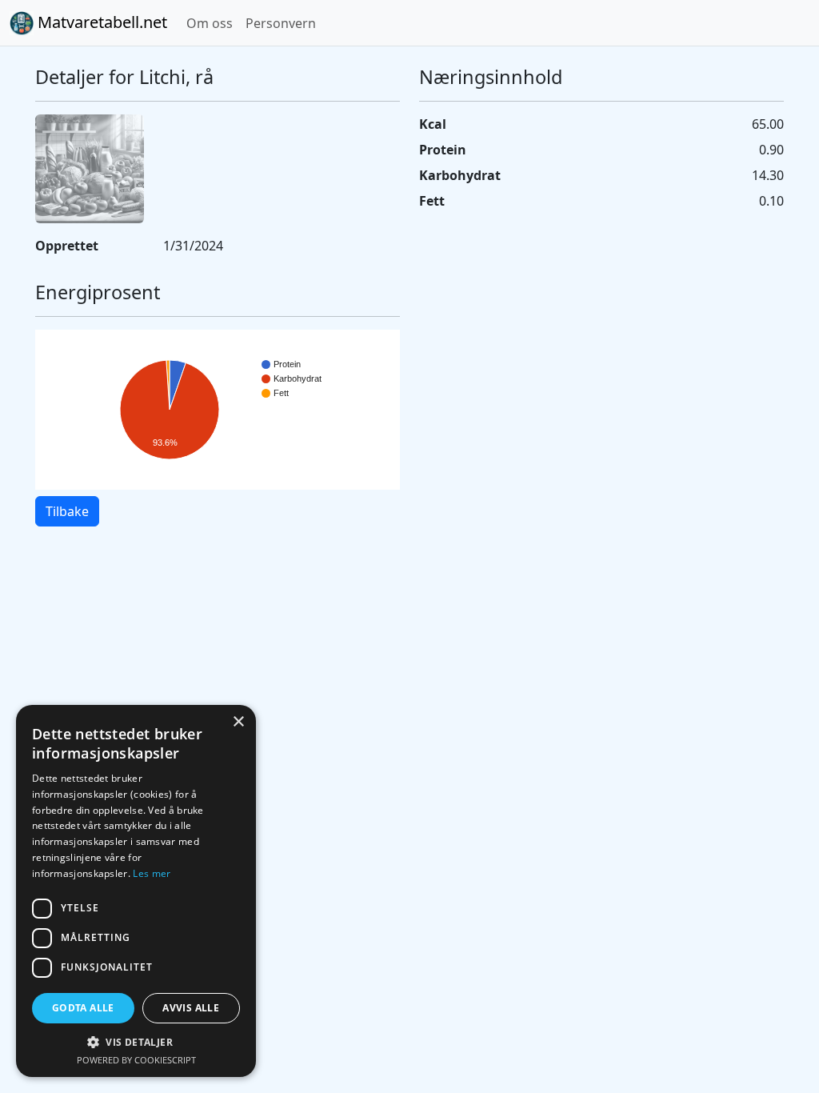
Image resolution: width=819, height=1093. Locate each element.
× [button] (238, 722)
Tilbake (67, 511)
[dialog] (136, 891)
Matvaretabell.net (100, 22)
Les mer (151, 873)
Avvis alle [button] (190, 1008)
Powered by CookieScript (136, 1060)
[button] (136, 1042)
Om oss (209, 23)
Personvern (281, 23)
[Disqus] (409, 765)
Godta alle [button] (83, 1008)
